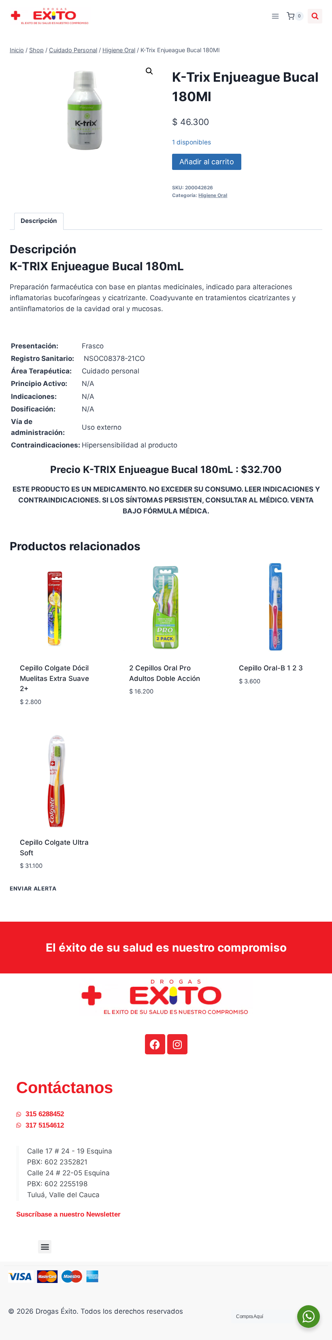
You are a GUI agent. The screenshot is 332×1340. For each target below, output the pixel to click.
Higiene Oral (212, 195)
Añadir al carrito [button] (154, 710)
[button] (149, 71)
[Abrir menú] (275, 16)
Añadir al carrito (206, 161)
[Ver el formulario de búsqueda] (315, 16)
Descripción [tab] (39, 221)
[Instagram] (177, 1044)
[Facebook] (155, 1044)
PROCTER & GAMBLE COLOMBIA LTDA (163, 693)
